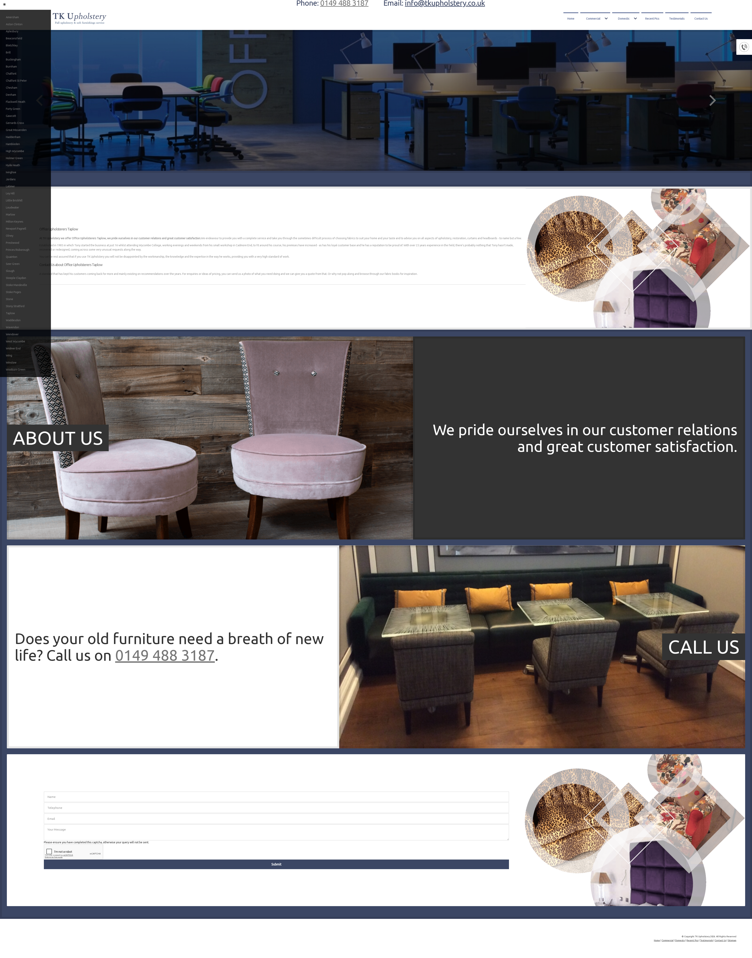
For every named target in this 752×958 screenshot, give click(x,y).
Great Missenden (16, 130)
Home (570, 18)
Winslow (11, 362)
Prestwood (12, 242)
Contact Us (701, 18)
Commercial (593, 18)
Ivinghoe (11, 172)
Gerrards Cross (15, 122)
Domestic (624, 18)
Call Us (703, 646)
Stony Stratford (15, 306)
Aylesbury (12, 31)
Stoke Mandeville (16, 285)
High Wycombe (15, 151)
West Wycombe (15, 341)
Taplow (10, 313)
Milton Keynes (14, 221)
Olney (9, 235)
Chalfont (11, 73)
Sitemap (732, 940)
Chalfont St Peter (16, 80)
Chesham (11, 87)
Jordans (11, 179)
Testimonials (677, 18)
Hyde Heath (13, 165)
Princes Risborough (17, 249)
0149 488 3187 (165, 654)
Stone (9, 299)
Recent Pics (652, 18)
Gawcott (11, 115)
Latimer (10, 186)
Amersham (12, 17)
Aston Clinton (14, 24)
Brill (8, 52)
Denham (11, 94)
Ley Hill (10, 193)
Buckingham (13, 59)
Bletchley (12, 45)
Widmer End (13, 348)
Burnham (11, 66)
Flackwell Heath (15, 101)
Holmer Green (14, 158)
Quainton (11, 256)
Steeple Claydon (16, 278)
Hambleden (13, 144)
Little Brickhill (14, 200)
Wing (9, 355)
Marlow (10, 214)
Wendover (12, 334)
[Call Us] (210, 747)
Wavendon (12, 327)
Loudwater (12, 207)
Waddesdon (13, 320)
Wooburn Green (15, 369)
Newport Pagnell (16, 228)
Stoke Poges (13, 292)
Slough (10, 270)
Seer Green (13, 263)
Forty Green (13, 108)
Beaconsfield (14, 38)
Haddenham (13, 137)
